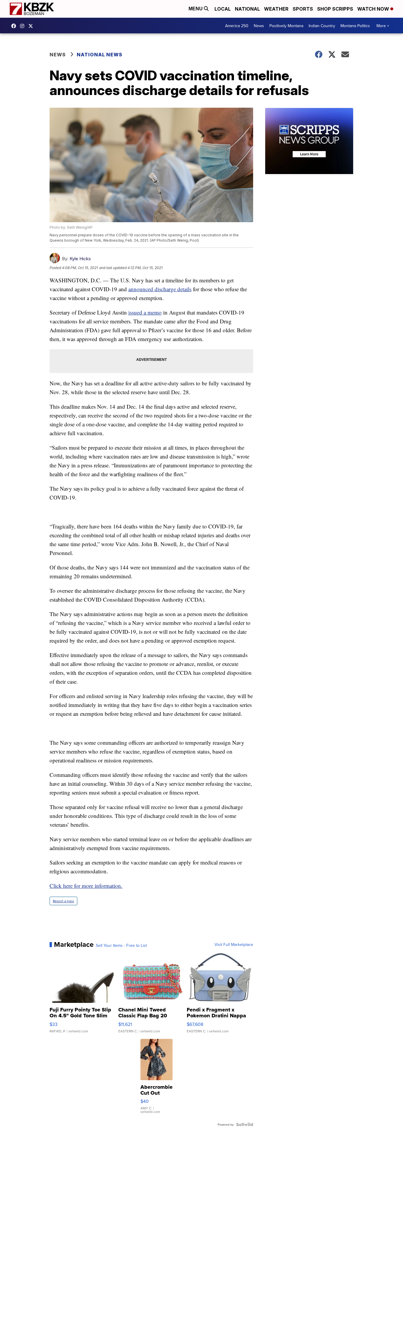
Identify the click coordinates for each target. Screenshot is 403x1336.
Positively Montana (286, 26)
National (247, 9)
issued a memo (145, 312)
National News (99, 55)
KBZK (32, 26)
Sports (303, 9)
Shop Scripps (335, 9)
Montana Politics (355, 26)
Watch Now (373, 9)
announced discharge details (159, 289)
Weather (276, 9)
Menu (196, 8)
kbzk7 (15, 26)
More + (382, 26)
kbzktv (23, 26)
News (259, 26)
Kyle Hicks (80, 258)
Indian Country (322, 26)
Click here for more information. (86, 885)
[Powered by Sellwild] (244, 1124)
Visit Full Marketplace (233, 944)
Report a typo (63, 900)
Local (222, 9)
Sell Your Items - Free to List (121, 945)
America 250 (236, 26)
